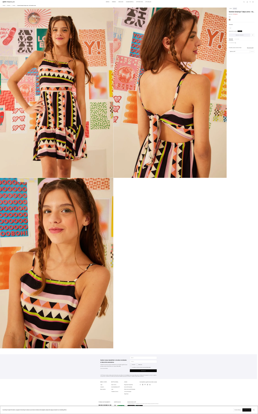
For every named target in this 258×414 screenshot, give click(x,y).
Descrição (231, 39)
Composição (236, 39)
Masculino (140, 364)
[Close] (253, 409)
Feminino (133, 364)
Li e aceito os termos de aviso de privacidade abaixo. (141, 367)
